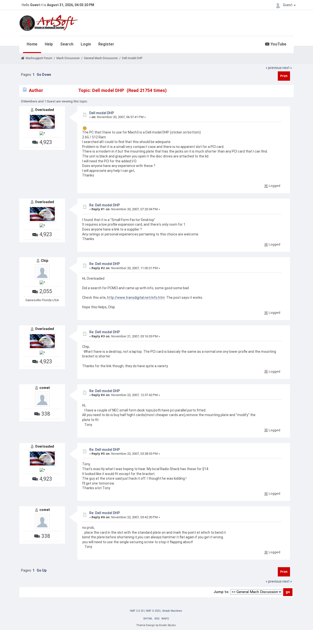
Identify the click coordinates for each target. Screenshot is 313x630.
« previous (274, 68)
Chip (44, 261)
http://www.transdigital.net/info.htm (136, 297)
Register (106, 44)
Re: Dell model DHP (104, 205)
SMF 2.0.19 (137, 610)
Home (32, 44)
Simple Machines (172, 610)
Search (66, 44)
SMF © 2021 (153, 610)
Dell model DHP (101, 113)
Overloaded (44, 110)
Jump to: (221, 592)
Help (49, 44)
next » (287, 68)
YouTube (277, 44)
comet (44, 388)
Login (86, 44)
